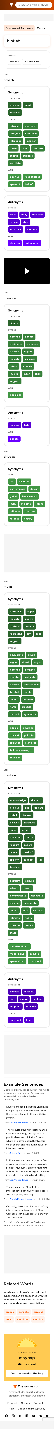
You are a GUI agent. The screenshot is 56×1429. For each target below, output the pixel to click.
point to (29, 735)
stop (25, 222)
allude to (24, 481)
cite (27, 807)
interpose (31, 133)
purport (14, 714)
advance (15, 126)
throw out (35, 961)
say (29, 633)
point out (15, 837)
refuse (14, 222)
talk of (29, 184)
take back (15, 229)
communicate (18, 895)
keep (29, 1020)
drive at (14, 735)
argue (13, 662)
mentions (22, 1319)
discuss (14, 822)
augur (37, 662)
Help (11, 1408)
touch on (15, 112)
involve (14, 373)
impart (14, 910)
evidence (32, 344)
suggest (28, 155)
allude (31, 654)
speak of (15, 184)
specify (14, 859)
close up (15, 243)
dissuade (37, 214)
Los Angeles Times (18, 1122)
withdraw (31, 229)
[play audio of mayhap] (20, 1364)
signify (14, 323)
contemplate (17, 488)
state (13, 932)
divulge (14, 903)
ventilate (15, 163)
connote (30, 669)
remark (29, 925)
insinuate (30, 358)
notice (25, 830)
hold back (15, 1020)
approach (30, 126)
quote (29, 837)
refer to (14, 518)
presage (26, 706)
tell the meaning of (21, 750)
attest (25, 662)
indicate (15, 358)
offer (25, 148)
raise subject (32, 176)
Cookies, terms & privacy (31, 1408)
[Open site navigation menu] (5, 5)
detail (13, 815)
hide (26, 425)
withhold (31, 1006)
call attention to (19, 946)
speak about (17, 961)
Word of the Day (27, 1352)
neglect (37, 999)
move (13, 148)
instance (38, 910)
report (28, 844)
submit (14, 155)
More (40, 28)
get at (13, 496)
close (13, 214)
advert (14, 888)
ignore (24, 999)
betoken (15, 336)
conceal (14, 425)
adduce (29, 880)
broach (27, 888)
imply (13, 503)
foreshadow (31, 684)
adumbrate (16, 654)
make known (17, 953)
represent (16, 633)
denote (29, 336)
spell (38, 373)
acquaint (15, 880)
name (13, 706)
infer (25, 910)
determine (16, 611)
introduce (15, 140)
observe (15, 925)
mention (31, 140)
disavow (29, 991)
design (34, 488)
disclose (27, 815)
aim (12, 481)
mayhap (27, 1357)
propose (38, 148)
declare (38, 807)
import (28, 351)
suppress (15, 1006)
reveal (13, 852)
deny (24, 214)
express (14, 351)
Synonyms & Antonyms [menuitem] (19, 28)
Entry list (12, 1403)
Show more (33, 61)
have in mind (29, 496)
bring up (15, 105)
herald (27, 692)
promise (29, 626)
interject (15, 133)
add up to (15, 394)
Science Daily (16, 1153)
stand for (30, 742)
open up (15, 176)
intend (14, 366)
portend (15, 626)
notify (28, 917)
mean (26, 373)
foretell (14, 692)
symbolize (30, 714)
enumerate (30, 903)
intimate (28, 366)
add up (14, 727)
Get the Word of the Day (27, 1373)
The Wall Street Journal (20, 1199)
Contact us (39, 1403)
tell (40, 859)
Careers (25, 1403)
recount (14, 844)
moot (28, 105)
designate (16, 344)
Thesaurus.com (11, 5)
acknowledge (18, 800)
